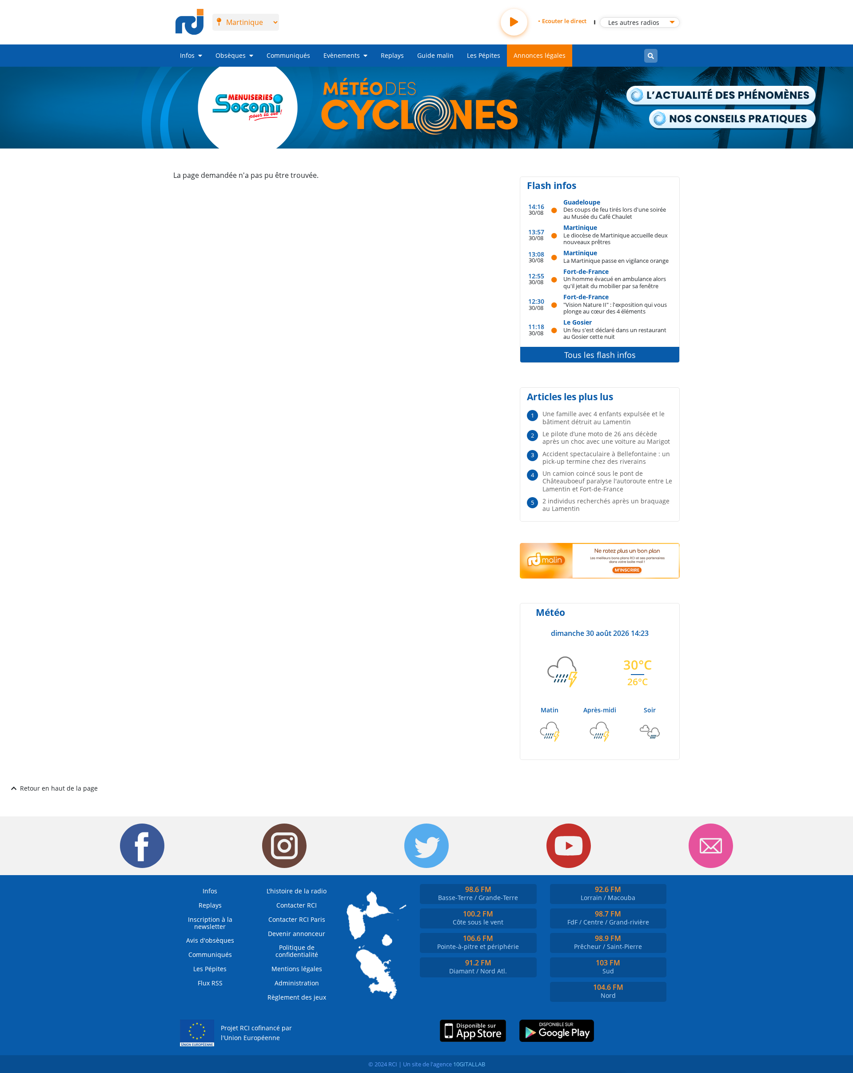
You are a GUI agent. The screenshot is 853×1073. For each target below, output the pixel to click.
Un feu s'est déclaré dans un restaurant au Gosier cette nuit (614, 333)
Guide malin (435, 55)
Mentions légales (296, 968)
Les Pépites (483, 55)
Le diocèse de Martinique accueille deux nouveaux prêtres (615, 238)
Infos (187, 55)
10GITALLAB (469, 1064)
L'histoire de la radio (297, 891)
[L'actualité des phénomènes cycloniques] (721, 96)
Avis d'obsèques (210, 940)
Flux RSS (210, 983)
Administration (297, 983)
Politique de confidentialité (296, 951)
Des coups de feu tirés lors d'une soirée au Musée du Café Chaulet (614, 212)
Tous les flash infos (600, 355)
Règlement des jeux (296, 997)
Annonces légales (540, 55)
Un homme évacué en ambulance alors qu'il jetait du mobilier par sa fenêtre (614, 282)
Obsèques (230, 55)
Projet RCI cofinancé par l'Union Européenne (256, 1033)
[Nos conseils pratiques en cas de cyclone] (733, 119)
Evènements (341, 55)
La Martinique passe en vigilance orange (616, 260)
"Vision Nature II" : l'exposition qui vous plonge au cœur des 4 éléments (615, 308)
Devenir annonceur (296, 933)
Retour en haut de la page (59, 788)
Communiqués (288, 55)
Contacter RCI (296, 905)
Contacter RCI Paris (296, 919)
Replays (392, 55)
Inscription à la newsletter (210, 923)
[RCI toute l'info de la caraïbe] (189, 22)
